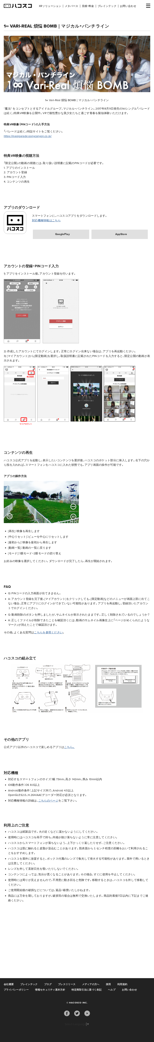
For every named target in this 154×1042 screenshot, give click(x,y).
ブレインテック (107, 6)
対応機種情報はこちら (46, 220)
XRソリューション (50, 6)
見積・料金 (88, 6)
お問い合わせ (128, 6)
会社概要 (9, 984)
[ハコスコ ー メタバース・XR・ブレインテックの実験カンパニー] (18, 6)
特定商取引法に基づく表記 (87, 989)
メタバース (71, 6)
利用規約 (122, 984)
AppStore (121, 234)
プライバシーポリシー (16, 989)
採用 (108, 984)
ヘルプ (112, 989)
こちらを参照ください (48, 632)
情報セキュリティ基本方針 (50, 989)
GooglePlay (62, 234)
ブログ (48, 984)
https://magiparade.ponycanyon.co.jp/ (28, 136)
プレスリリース (66, 984)
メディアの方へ (91, 984)
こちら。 (69, 747)
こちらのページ (48, 800)
